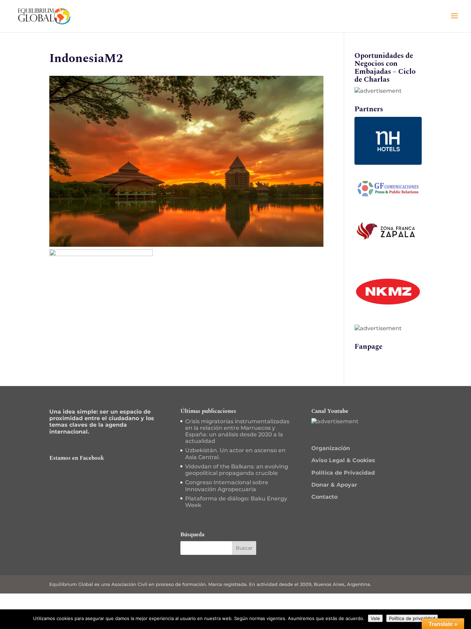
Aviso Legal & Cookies (343, 460)
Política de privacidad (412, 618)
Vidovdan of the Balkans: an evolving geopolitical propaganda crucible (236, 469)
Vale (375, 618)
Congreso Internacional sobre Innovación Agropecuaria (226, 485)
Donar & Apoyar (334, 484)
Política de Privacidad (343, 472)
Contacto (324, 497)
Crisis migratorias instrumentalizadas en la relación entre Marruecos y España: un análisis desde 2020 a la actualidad (237, 431)
